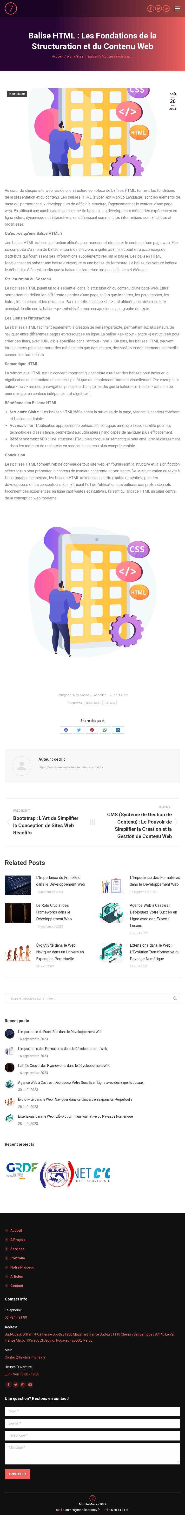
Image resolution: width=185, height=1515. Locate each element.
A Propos (17, 1240)
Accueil (16, 1231)
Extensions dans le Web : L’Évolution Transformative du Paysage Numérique (154, 952)
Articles (16, 1276)
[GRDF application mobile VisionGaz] (22, 1171)
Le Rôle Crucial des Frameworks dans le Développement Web (54, 912)
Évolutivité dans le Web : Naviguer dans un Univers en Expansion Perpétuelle (60, 952)
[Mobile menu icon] (177, 8)
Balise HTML (93, 703)
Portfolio (17, 1258)
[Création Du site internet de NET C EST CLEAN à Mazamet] (92, 1171)
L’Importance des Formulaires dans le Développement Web (155, 881)
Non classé (17, 94)
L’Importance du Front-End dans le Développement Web (60, 881)
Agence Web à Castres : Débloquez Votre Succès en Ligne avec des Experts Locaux (153, 915)
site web (110, 703)
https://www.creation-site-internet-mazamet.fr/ (71, 767)
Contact (16, 1286)
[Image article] (18, 885)
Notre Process (22, 1267)
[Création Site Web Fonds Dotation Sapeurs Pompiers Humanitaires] (57, 1171)
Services (17, 1249)
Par (99, 695)
